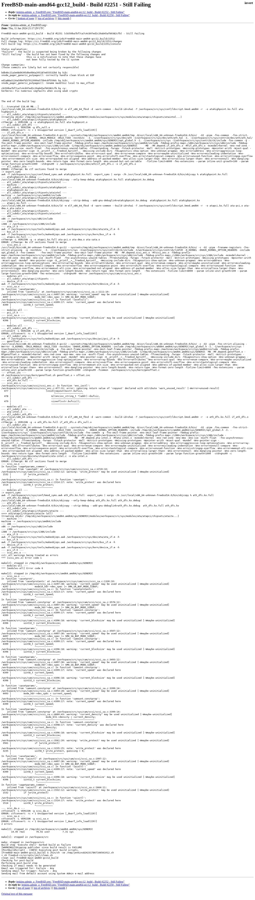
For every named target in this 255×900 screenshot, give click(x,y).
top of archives (46, 18)
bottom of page (26, 18)
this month (63, 18)
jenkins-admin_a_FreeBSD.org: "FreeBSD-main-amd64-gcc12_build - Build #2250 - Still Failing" (76, 15)
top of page (24, 887)
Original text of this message (16, 893)
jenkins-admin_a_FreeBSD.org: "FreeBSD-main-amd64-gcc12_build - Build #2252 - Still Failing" (70, 12)
